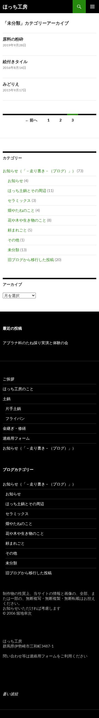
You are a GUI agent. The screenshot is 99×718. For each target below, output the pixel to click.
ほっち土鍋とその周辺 (27, 190)
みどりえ (11, 83)
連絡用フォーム (16, 438)
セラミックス (19, 200)
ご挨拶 (8, 379)
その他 (13, 240)
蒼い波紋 (10, 693)
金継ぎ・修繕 (14, 428)
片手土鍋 (13, 408)
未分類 (13, 249)
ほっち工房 (15, 7)
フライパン (15, 418)
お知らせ (15, 180)
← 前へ (31, 120)
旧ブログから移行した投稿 (31, 259)
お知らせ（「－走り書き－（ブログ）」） (39, 170)
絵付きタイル (15, 61)
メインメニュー (92, 6)
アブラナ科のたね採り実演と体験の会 (35, 342)
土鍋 (6, 398)
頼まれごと (17, 230)
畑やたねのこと (21, 210)
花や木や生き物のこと (27, 220)
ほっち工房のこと (18, 388)
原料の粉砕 (13, 38)
